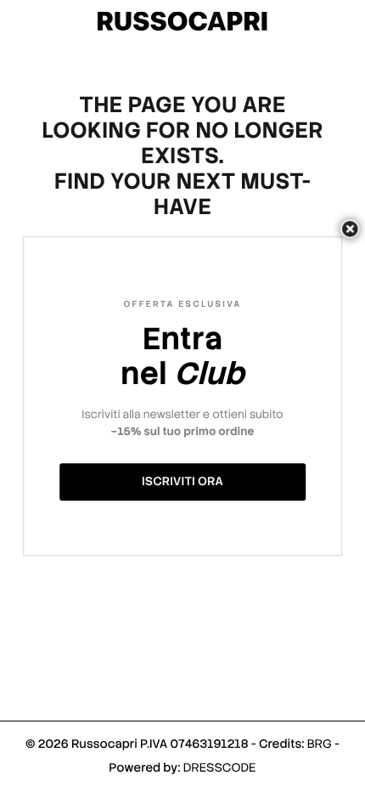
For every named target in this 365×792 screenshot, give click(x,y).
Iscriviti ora (182, 481)
